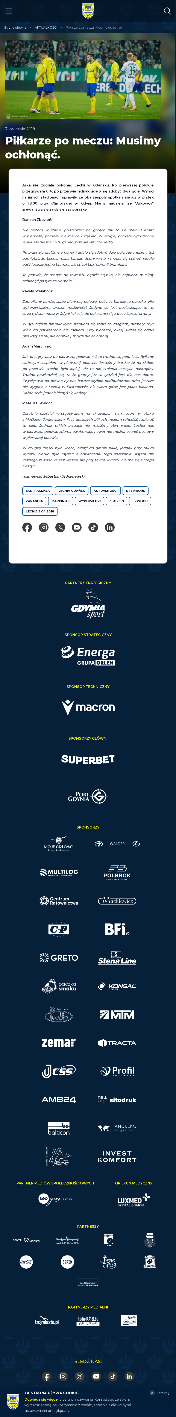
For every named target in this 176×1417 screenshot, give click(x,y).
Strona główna (15, 27)
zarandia (34, 501)
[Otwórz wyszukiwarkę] (167, 11)
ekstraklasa (38, 491)
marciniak (61, 501)
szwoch (140, 501)
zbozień (116, 501)
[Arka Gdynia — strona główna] (88, 11)
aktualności (105, 491)
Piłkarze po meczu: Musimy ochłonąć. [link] (94, 27)
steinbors (135, 491)
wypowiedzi (89, 501)
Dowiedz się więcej (41, 1399)
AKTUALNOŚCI (46, 27)
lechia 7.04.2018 (40, 511)
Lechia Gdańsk (71, 491)
